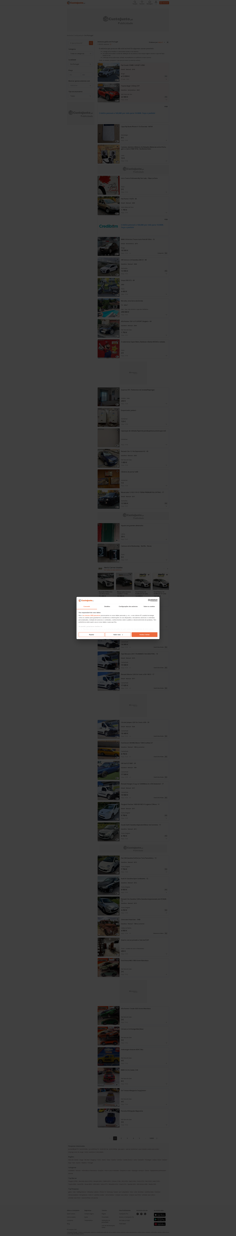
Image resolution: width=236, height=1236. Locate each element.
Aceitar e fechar (144, 634)
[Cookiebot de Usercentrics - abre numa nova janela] (149, 600)
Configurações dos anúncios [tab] (128, 606)
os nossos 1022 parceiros (91, 615)
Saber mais (117, 634)
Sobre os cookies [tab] (149, 606)
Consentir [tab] (87, 606)
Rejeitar (91, 634)
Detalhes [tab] (107, 606)
